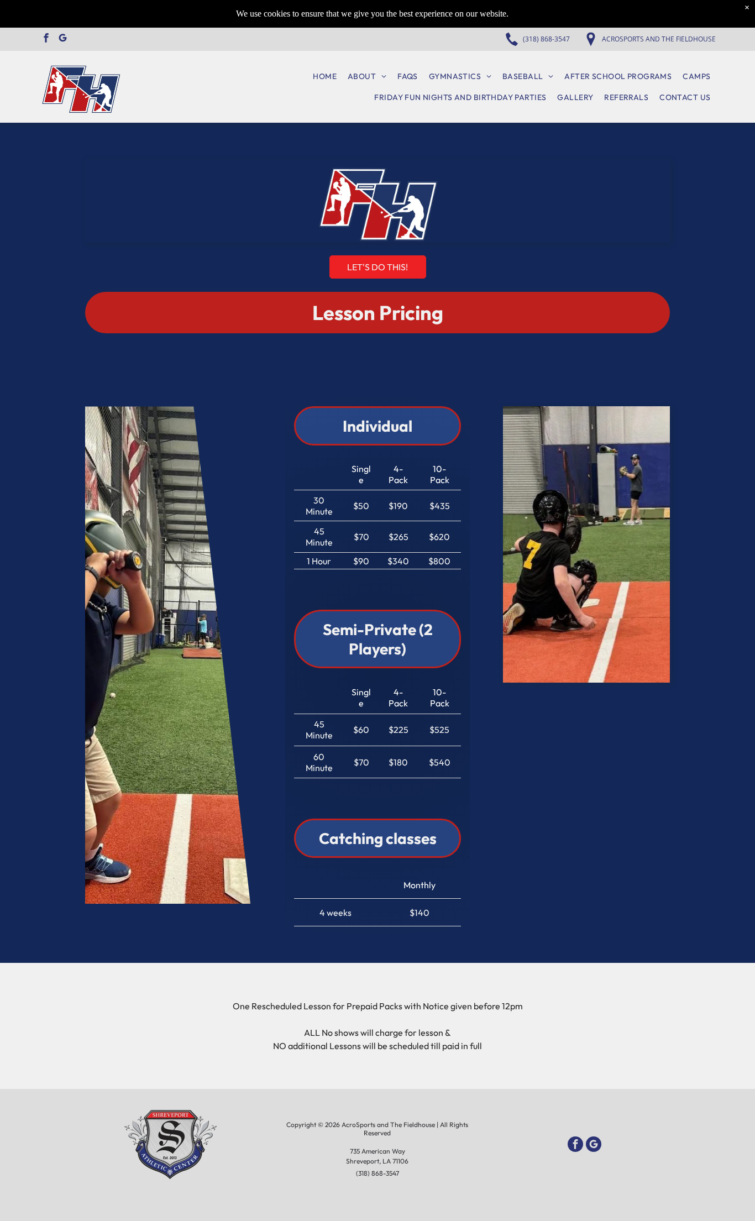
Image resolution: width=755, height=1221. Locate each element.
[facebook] (46, 39)
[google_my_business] (63, 39)
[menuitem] (324, 76)
